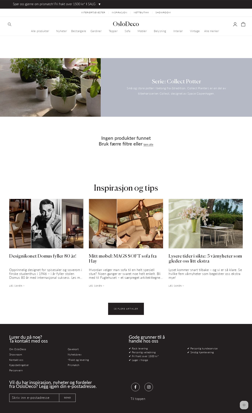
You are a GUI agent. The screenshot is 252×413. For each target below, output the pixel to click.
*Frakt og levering (78, 359)
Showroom (15, 354)
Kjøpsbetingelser (19, 365)
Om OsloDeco (17, 349)
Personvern (16, 370)
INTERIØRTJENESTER (93, 12)
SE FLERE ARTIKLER (126, 309)
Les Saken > (17, 285)
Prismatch (74, 365)
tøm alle (148, 144)
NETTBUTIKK (141, 12)
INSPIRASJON (119, 12)
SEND (67, 398)
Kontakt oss (16, 359)
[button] (10, 24)
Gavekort (73, 349)
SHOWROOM (163, 12)
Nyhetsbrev (75, 354)
